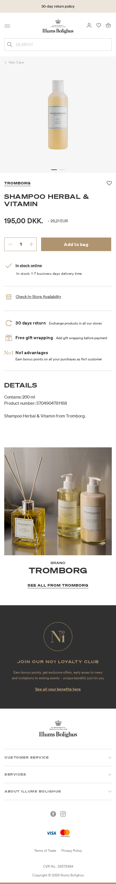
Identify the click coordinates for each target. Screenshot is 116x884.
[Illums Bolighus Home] (58, 26)
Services (15, 774)
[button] (54, 170)
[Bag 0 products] (108, 24)
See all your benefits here (58, 689)
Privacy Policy (71, 850)
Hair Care (16, 62)
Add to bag (76, 244)
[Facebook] (53, 814)
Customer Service (27, 757)
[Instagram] (63, 814)
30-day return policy (58, 6)
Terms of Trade (45, 850)
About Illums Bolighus (33, 791)
